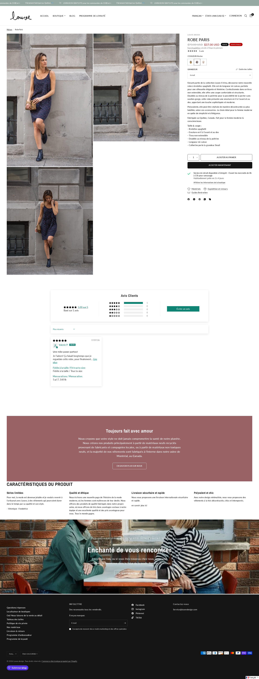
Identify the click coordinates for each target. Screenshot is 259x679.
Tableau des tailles (15, 619)
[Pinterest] (200, 199)
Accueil (44, 16)
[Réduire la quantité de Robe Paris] (190, 157)
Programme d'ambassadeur (19, 635)
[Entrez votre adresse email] (124, 623)
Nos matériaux (13, 627)
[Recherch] (245, 16)
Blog (72, 16)
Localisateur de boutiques (18, 611)
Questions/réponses (16, 607)
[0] (250, 16)
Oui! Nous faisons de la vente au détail (24, 615)
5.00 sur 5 (83, 307)
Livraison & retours (16, 631)
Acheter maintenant (220, 165)
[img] (60, 340)
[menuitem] (44, 16)
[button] (114, 303)
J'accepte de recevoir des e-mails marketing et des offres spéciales (99, 629)
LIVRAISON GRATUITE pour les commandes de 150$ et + (72, 3)
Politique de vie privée (17, 623)
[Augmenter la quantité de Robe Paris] (197, 157)
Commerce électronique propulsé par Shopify (59, 661)
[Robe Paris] (191, 62)
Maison (9, 30)
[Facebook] (189, 199)
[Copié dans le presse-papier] (210, 199)
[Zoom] (87, 39)
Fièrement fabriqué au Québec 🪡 (24, 3)
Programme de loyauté (92, 16)
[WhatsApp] (205, 199)
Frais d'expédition (194, 48)
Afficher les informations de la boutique (209, 182)
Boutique (58, 16)
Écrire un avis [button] (183, 309)
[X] (194, 199)
